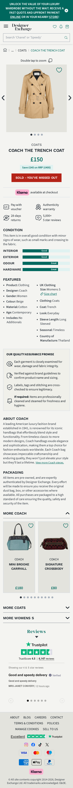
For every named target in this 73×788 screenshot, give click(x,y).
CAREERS (41, 717)
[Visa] (23, 753)
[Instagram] (26, 744)
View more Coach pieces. (50, 463)
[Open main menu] (6, 26)
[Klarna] (37, 771)
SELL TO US (50, 729)
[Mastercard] (36, 753)
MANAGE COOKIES (27, 729)
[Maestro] (49, 753)
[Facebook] (33, 744)
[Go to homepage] (21, 27)
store (53, 17)
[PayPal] (49, 762)
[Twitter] (47, 744)
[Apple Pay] (36, 762)
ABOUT (14, 717)
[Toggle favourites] (55, 26)
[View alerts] (62, 27)
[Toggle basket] (67, 26)
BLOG (27, 717)
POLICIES (53, 723)
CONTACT (56, 717)
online (15, 17)
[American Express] (23, 762)
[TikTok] (40, 744)
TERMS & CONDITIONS (28, 723)
